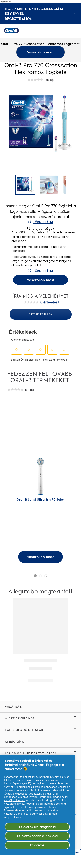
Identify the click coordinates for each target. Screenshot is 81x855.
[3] (45, 575)
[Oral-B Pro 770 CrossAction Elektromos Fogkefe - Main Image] (25, 185)
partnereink (46, 776)
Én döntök (37, 845)
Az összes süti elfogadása (37, 827)
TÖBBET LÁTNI (43, 222)
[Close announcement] (74, 13)
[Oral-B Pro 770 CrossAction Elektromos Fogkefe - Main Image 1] (49, 185)
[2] (40, 575)
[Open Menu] (75, 30)
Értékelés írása (40, 314)
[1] (35, 575)
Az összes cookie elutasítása (37, 836)
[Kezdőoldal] (11, 30)
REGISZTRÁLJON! (19, 19)
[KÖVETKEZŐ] (71, 185)
